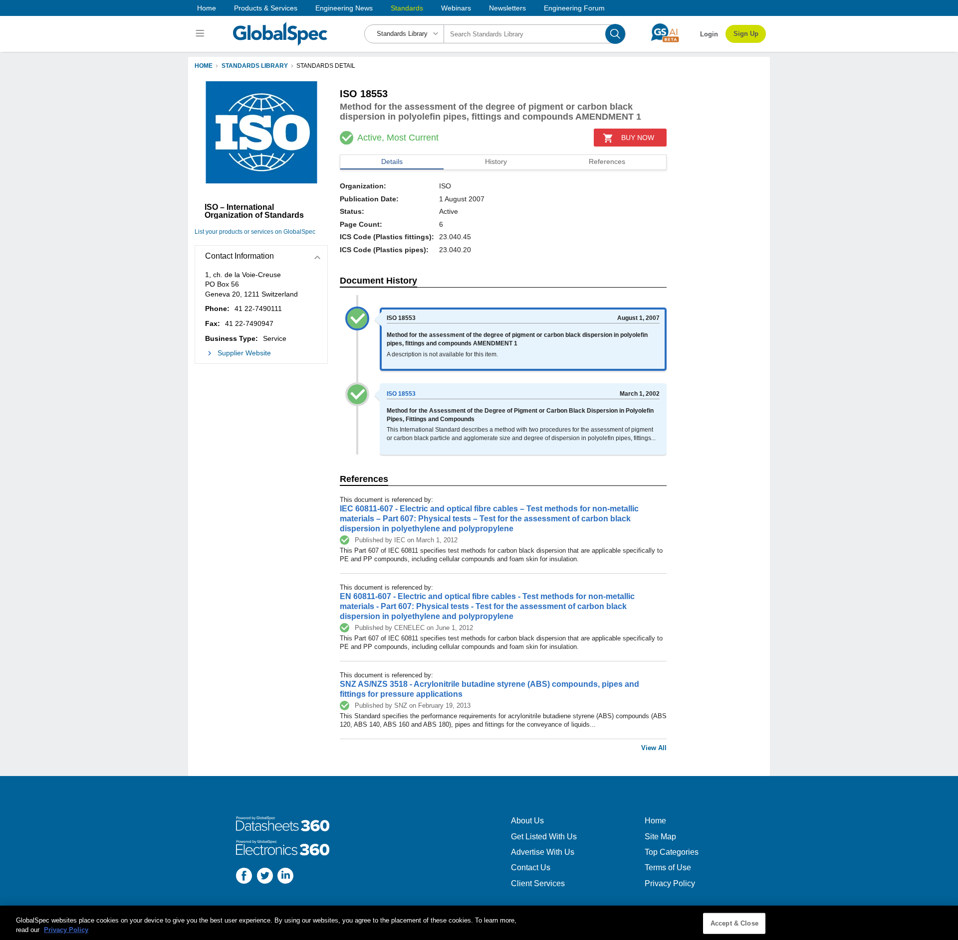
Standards (407, 8)
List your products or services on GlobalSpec (255, 231)
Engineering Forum (574, 8)
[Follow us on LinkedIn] (285, 877)
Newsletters (507, 8)
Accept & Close (734, 923)
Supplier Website (244, 353)
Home (206, 8)
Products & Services (265, 8)
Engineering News (344, 8)
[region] (479, 923)
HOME (204, 65)
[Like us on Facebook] (244, 877)
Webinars (456, 8)
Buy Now (637, 138)
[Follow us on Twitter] (265, 877)
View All (654, 748)
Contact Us (530, 867)
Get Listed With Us (544, 836)
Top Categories (672, 852)
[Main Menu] (201, 33)
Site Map (660, 836)
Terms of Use (668, 867)
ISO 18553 (401, 393)
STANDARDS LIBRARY (255, 65)
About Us (527, 820)
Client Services (538, 883)
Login (709, 34)
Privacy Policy (670, 883)
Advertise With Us (542, 852)
